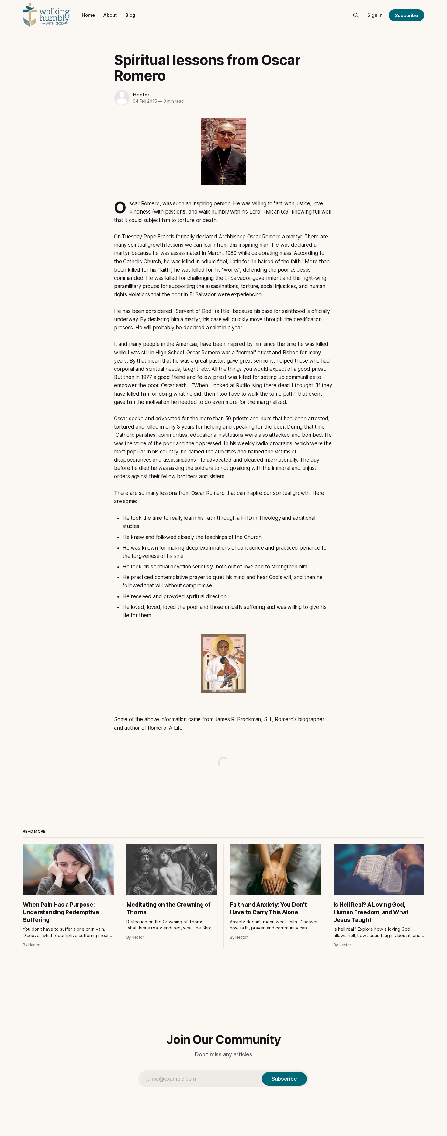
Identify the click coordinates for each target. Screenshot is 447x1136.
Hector (141, 95)
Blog (130, 15)
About (110, 15)
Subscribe (406, 15)
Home (88, 15)
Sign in (375, 15)
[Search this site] (356, 15)
